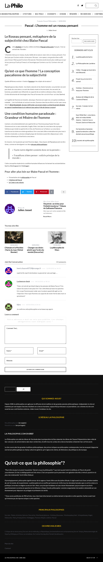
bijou (19, 304)
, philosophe (47, 47)
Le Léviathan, (28, 534)
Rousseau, (60, 515)
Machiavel (39, 515)
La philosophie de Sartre (84, 57)
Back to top (91, 557)
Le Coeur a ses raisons (16, 182)
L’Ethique (13, 534)
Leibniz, (49, 518)
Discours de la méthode (30, 531)
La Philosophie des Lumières (85, 63)
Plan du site (9, 543)
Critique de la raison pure (13, 531)
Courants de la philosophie (85, 140)
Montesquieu (68, 515)
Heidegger (30, 518)
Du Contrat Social (39, 534)
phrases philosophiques (39, 144)
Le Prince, (20, 534)
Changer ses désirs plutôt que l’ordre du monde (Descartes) (35, 250)
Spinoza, (47, 515)
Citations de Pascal (15, 180)
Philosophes (52, 21)
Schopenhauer (82, 515)
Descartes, (32, 515)
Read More (47, 216)
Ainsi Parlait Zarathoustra (54, 534)
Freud (19, 518)
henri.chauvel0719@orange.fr (29, 268)
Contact (8, 548)
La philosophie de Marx (57, 249)
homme (31, 81)
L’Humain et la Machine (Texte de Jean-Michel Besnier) (14, 250)
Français (40, 21)
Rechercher (75, 38)
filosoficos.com (10, 425)
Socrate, (8, 515)
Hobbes (53, 515)
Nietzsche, (8, 518)
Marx (14, 518)
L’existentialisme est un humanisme (61, 531)
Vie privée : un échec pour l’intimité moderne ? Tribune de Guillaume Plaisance (54, 206)
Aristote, (19, 515)
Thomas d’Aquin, (40, 518)
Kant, (76, 515)
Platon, (13, 515)
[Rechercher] (23, 389)
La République (44, 531)
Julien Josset (52, 30)
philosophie (25, 177)
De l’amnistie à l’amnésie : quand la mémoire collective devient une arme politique (85, 131)
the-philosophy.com (11, 423)
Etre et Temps (78, 531)
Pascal (45, 21)
